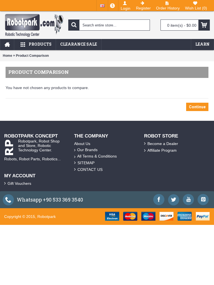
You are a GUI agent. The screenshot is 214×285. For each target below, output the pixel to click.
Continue (197, 107)
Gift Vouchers (19, 183)
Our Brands (87, 150)
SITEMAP (85, 163)
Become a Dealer (162, 143)
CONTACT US (90, 169)
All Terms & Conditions (97, 156)
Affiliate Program (162, 150)
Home (7, 56)
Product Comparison (32, 56)
